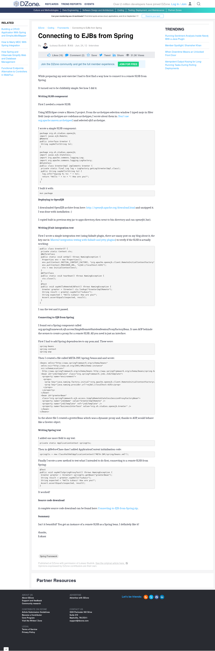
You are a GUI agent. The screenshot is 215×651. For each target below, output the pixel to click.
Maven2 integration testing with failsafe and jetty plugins (82, 239)
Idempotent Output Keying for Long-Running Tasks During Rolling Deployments (183, 65)
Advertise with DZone (79, 597)
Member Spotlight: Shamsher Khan (183, 45)
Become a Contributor (32, 615)
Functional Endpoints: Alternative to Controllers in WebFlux (14, 72)
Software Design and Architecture (97, 10)
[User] (190, 4)
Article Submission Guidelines (36, 612)
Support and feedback (32, 600)
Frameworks (63, 27)
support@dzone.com (79, 620)
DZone (41, 27)
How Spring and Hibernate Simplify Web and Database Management (13, 56)
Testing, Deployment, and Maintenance (146, 10)
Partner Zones (175, 10)
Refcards (52, 4)
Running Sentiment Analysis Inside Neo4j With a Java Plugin (186, 37)
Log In (175, 4)
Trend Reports (71, 4)
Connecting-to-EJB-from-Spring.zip (118, 508)
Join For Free (128, 64)
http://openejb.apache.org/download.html (110, 207)
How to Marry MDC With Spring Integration (13, 43)
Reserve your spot (153, 16)
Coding (120, 10)
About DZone (28, 597)
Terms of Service (29, 629)
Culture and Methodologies (46, 10)
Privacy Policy (28, 632)
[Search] (198, 4)
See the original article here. (110, 563)
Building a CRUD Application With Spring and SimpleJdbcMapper (13, 32)
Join (184, 4)
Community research (31, 603)
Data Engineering (70, 10)
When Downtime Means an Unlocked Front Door (184, 53)
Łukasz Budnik (58, 45)
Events (89, 4)
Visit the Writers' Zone (32, 620)
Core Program (28, 617)
